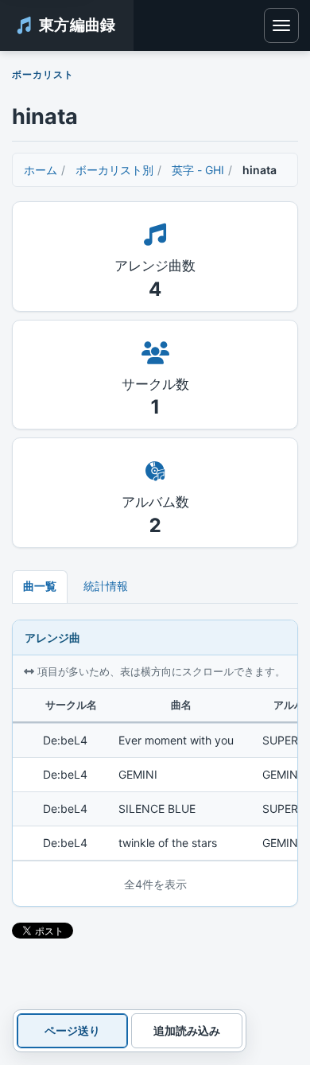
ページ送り (72, 1030)
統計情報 (105, 586)
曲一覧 (39, 586)
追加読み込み (186, 1030)
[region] (155, 775)
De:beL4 (65, 740)
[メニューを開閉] (281, 25)
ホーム (40, 170)
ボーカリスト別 (114, 170)
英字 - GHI (198, 170)
